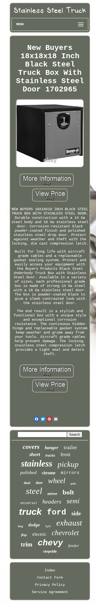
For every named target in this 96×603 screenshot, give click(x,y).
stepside (50, 551)
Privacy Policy (50, 585)
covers (31, 446)
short (34, 454)
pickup (68, 464)
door (39, 483)
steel (34, 491)
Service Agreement (50, 592)
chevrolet (65, 533)
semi (73, 501)
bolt (68, 492)
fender (73, 545)
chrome (48, 473)
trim (26, 544)
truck (30, 511)
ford (56, 512)
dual (27, 483)
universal (28, 503)
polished (28, 472)
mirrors (70, 473)
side (76, 513)
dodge (34, 524)
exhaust (69, 522)
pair (73, 483)
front (65, 454)
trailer (70, 447)
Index (50, 570)
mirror (52, 494)
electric (39, 534)
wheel (56, 480)
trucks (50, 455)
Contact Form (50, 577)
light (48, 526)
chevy (50, 543)
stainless (36, 463)
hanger (51, 447)
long (20, 526)
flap (24, 535)
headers (51, 501)
